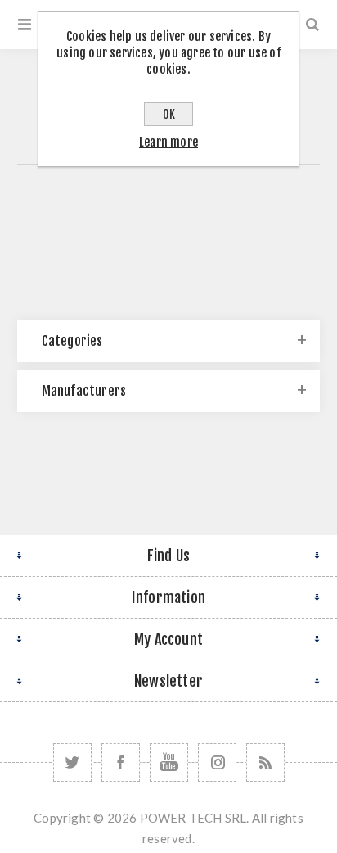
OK (169, 114)
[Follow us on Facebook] (120, 762)
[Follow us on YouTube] (169, 762)
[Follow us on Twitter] (72, 762)
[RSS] (265, 762)
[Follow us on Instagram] (217, 762)
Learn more (168, 142)
